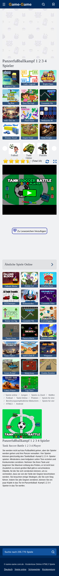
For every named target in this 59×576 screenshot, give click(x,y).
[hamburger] (3, 4)
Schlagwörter (34, 569)
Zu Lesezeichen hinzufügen (31, 231)
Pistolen (34, 398)
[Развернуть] (55, 161)
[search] (53, 551)
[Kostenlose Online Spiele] (20, 4)
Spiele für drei (47, 398)
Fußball (9, 398)
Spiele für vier (48, 401)
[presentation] (4, 148)
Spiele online (11, 395)
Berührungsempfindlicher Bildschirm (22, 401)
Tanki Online (22, 398)
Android (19, 404)
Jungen (24, 395)
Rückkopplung (48, 569)
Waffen (51, 395)
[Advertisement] (44, 33)
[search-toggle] (43, 4)
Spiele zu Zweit (38, 395)
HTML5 (9, 404)
